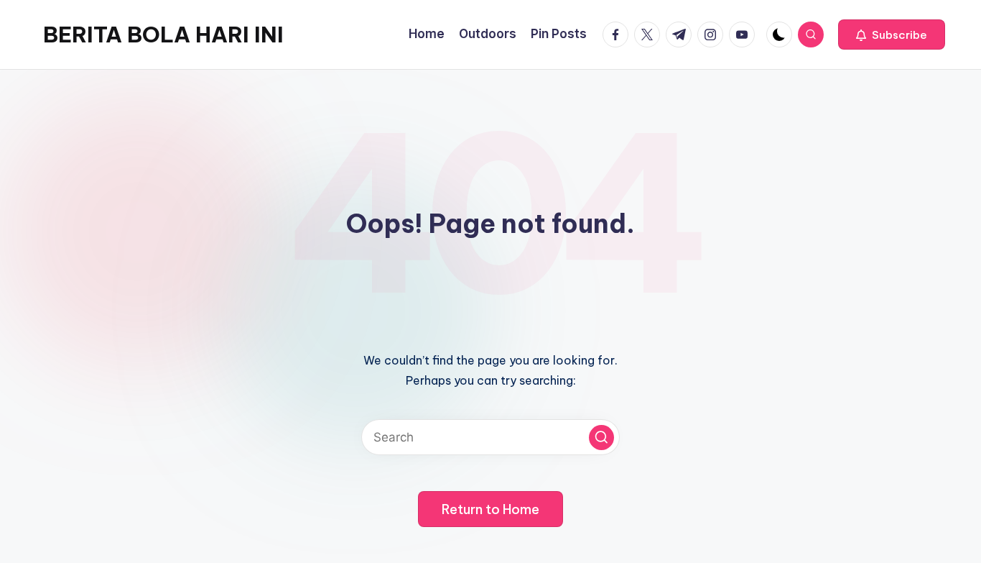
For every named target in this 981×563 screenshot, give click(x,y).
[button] (891, 34)
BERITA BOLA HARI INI (163, 34)
